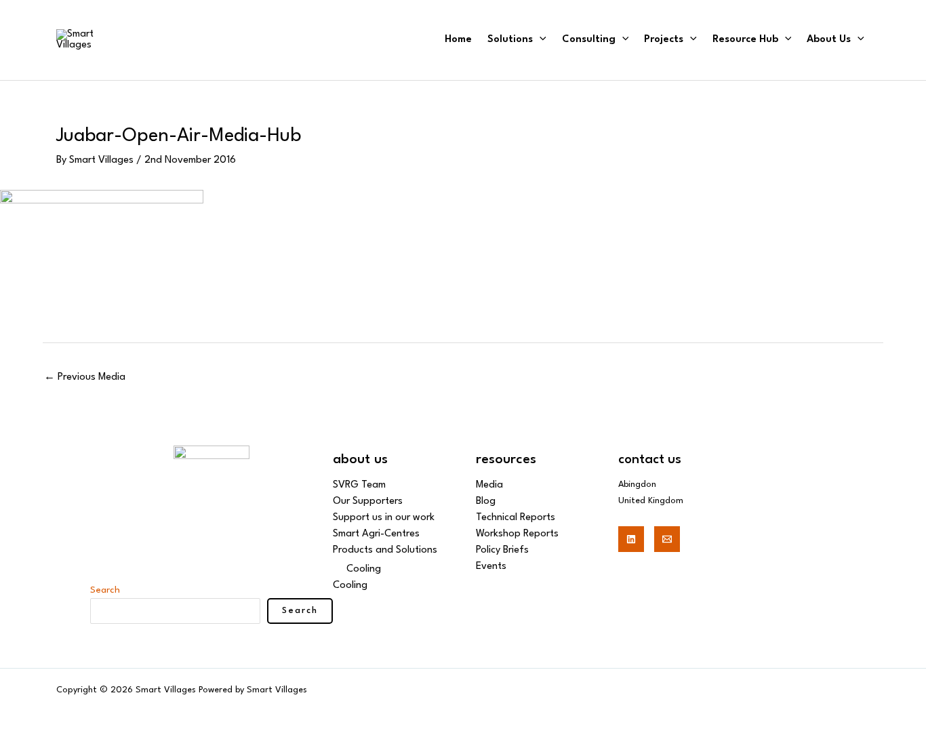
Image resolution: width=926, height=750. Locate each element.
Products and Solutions (385, 550)
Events (491, 566)
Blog (486, 501)
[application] (539, 40)
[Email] (667, 539)
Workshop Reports (517, 534)
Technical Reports (515, 518)
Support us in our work (384, 518)
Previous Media (84, 377)
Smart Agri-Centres (376, 534)
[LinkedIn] (631, 539)
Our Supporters (368, 501)
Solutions (510, 40)
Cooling (363, 569)
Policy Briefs (502, 550)
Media (489, 485)
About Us (829, 40)
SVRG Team (359, 485)
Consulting (589, 40)
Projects (663, 40)
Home (458, 40)
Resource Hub (745, 40)
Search (105, 590)
